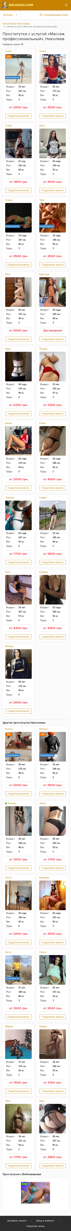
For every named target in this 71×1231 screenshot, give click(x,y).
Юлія (7, 274)
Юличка (43, 729)
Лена (41, 125)
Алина (42, 952)
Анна (7, 572)
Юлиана (9, 646)
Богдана (43, 572)
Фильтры (8, 14)
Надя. (8, 349)
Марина (9, 1026)
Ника (41, 1101)
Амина (8, 423)
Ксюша (8, 200)
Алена (42, 51)
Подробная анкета (18, 115)
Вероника (44, 877)
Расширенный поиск (56, 15)
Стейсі (8, 51)
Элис (42, 200)
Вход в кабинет (45, 1220)
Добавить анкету (17, 1220)
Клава (42, 423)
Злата (42, 803)
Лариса (43, 1026)
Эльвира (9, 497)
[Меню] (66, 5)
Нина (7, 1101)
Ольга (8, 877)
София (42, 497)
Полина (43, 349)
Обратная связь (35, 1226)
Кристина (44, 274)
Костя (8, 952)
